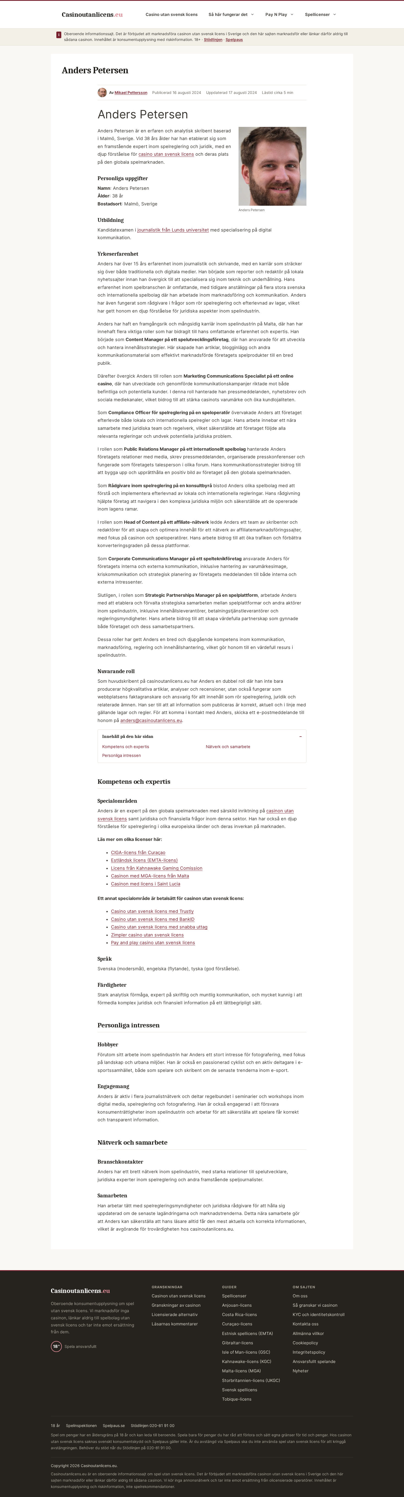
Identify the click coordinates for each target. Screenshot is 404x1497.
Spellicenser (317, 14)
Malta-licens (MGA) (241, 1370)
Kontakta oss (306, 1323)
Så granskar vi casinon (315, 1305)
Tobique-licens (236, 1399)
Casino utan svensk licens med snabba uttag (159, 927)
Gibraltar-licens (237, 1342)
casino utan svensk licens (166, 154)
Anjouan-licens (237, 1305)
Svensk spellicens (239, 1389)
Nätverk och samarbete (228, 746)
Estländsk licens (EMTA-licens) (144, 860)
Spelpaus (234, 39)
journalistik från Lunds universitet (173, 230)
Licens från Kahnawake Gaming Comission (157, 868)
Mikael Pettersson (131, 92)
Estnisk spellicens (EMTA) (247, 1333)
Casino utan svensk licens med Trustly (152, 911)
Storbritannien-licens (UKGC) (251, 1380)
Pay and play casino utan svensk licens (153, 942)
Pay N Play (276, 14)
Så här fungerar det (228, 14)
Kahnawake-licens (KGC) (247, 1361)
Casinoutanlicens (92, 14)
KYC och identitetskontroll (319, 1314)
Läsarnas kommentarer (175, 1323)
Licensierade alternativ (175, 1314)
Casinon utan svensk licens (179, 1295)
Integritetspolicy (309, 1352)
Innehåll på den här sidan (127, 736)
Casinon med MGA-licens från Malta (150, 876)
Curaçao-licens (237, 1323)
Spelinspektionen (81, 1425)
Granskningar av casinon (176, 1305)
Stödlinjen (213, 39)
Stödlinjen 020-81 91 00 (153, 1425)
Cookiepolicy (305, 1342)
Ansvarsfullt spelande (314, 1361)
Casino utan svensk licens (172, 14)
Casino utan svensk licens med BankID (153, 919)
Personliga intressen (121, 755)
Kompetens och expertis (125, 746)
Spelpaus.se (114, 1425)
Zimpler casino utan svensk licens (147, 935)
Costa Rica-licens (239, 1314)
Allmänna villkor (308, 1333)
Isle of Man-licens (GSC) (246, 1352)
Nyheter (301, 1370)
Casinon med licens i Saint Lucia (145, 884)
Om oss (300, 1295)
